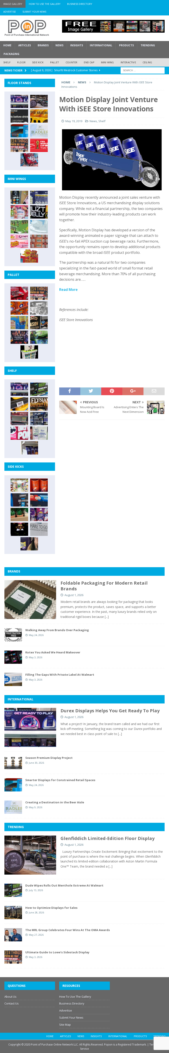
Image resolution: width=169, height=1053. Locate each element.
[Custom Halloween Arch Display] (39, 404)
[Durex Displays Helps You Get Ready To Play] (19, 101)
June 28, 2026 (36, 912)
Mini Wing (107, 62)
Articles (24, 45)
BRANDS (14, 571)
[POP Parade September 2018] (39, 212)
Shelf (7, 62)
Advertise (9, 11)
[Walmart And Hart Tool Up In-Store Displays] (19, 500)
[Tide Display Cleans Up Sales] (19, 308)
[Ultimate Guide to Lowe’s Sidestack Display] (19, 145)
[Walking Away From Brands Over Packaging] (13, 635)
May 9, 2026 (35, 807)
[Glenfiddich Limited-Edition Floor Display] (39, 101)
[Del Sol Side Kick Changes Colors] (39, 514)
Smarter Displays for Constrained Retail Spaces (60, 780)
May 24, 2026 (36, 635)
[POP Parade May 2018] (19, 226)
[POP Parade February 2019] (39, 197)
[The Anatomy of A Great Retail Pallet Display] (19, 293)
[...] (107, 617)
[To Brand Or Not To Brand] (19, 514)
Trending (148, 45)
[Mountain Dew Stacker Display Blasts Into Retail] (39, 337)
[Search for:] (143, 70)
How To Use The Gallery (45, 4)
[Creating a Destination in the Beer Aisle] (39, 130)
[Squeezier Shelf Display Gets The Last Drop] (39, 433)
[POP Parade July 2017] (39, 241)
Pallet (54, 62)
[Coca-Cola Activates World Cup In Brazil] (39, 145)
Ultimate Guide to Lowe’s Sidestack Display (57, 952)
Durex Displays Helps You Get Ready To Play (110, 711)
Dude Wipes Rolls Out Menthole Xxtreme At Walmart (64, 885)
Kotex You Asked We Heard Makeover (52, 652)
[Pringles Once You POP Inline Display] (19, 433)
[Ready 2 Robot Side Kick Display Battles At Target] (19, 529)
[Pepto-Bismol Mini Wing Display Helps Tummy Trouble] (19, 241)
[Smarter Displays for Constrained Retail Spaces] (19, 130)
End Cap (89, 62)
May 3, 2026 (35, 657)
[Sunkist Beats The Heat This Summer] (19, 212)
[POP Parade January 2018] (39, 226)
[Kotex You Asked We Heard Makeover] (13, 657)
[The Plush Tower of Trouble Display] (39, 308)
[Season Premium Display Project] (13, 762)
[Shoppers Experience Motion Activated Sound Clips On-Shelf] (29, 447)
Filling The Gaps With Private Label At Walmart (59, 675)
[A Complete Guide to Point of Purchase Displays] (19, 485)
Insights (76, 45)
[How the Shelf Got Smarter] (19, 404)
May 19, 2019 (73, 121)
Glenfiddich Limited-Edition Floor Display (107, 838)
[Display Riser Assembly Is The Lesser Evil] (29, 159)
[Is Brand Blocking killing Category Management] (39, 418)
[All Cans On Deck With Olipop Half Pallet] (19, 322)
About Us (10, 997)
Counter (71, 62)
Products (126, 45)
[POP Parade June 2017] (29, 256)
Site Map (65, 1025)
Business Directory (79, 4)
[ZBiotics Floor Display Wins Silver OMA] (19, 116)
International (101, 45)
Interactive (128, 62)
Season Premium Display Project (49, 758)
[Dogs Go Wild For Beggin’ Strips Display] (29, 543)
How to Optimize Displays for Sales (51, 908)
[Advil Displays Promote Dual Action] (39, 500)
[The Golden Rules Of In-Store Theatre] (19, 418)
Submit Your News (34, 11)
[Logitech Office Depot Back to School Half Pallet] (29, 352)
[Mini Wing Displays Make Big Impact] (19, 197)
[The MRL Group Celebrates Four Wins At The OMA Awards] (13, 934)
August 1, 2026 (73, 595)
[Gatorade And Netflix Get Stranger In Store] (19, 337)
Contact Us (11, 1003)
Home (7, 45)
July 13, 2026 (36, 890)
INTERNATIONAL (20, 699)
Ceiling (147, 62)
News (59, 45)
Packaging (11, 54)
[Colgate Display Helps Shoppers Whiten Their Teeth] (39, 485)
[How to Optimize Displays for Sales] (13, 912)
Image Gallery (12, 4)
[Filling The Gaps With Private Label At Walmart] (13, 679)
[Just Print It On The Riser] (39, 529)
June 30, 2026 (36, 762)
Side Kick (38, 62)
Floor (21, 62)
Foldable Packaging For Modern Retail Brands (104, 586)
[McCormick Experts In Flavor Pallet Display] (39, 322)
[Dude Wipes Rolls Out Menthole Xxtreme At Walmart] (39, 389)
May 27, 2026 (36, 934)
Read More (68, 289)
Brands (43, 45)
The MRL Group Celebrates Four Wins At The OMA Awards (67, 930)
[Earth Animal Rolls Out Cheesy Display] (39, 116)
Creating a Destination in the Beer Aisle (54, 802)
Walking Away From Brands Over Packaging (57, 630)
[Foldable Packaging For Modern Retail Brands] (30, 599)
